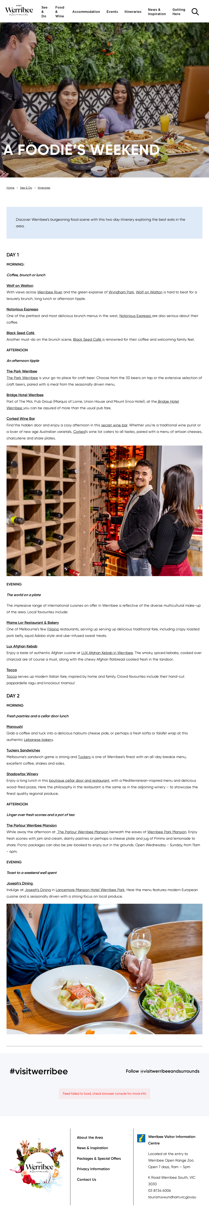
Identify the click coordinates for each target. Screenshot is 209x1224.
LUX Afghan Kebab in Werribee (107, 653)
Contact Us (86, 1179)
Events (112, 11)
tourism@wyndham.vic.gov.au (172, 1197)
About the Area (90, 1137)
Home (10, 187)
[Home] (19, 10)
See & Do (44, 12)
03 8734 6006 (159, 1190)
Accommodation (86, 11)
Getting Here (178, 12)
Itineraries (133, 11)
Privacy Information (93, 1169)
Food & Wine (59, 12)
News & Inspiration (157, 12)
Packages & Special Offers (99, 1158)
